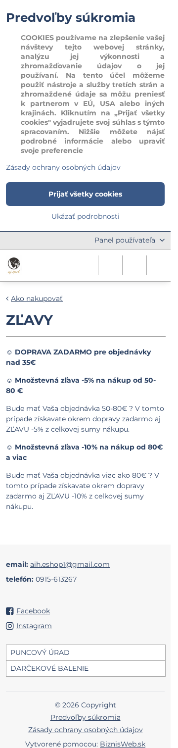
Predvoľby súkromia (85, 717)
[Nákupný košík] (134, 265)
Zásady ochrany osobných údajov (85, 729)
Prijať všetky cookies (85, 194)
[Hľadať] (110, 265)
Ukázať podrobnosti (85, 216)
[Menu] (159, 265)
